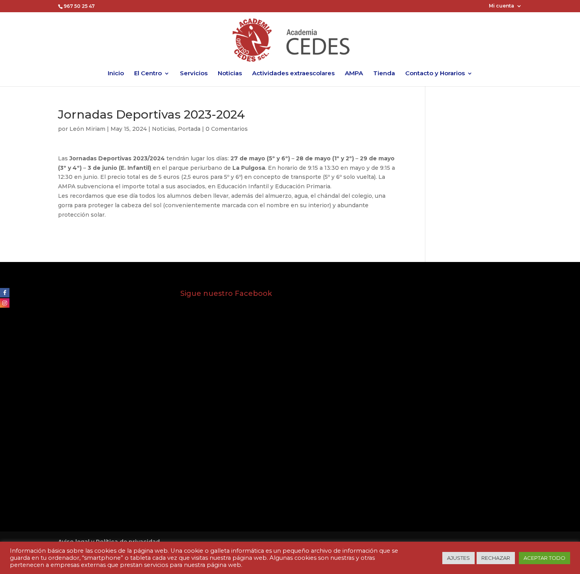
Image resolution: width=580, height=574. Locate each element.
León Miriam (87, 128)
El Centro (148, 74)
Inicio (116, 74)
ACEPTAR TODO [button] (544, 558)
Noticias (230, 74)
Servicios (194, 74)
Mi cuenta (501, 6)
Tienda (384, 74)
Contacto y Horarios (435, 74)
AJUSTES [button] (458, 558)
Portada (189, 128)
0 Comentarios (227, 128)
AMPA (354, 74)
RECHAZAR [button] (495, 558)
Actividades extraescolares (293, 74)
